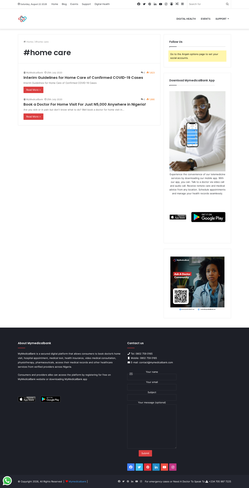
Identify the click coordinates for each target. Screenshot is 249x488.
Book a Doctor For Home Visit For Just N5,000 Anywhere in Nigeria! (85, 104)
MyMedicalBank (34, 72)
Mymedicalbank (78, 481)
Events (74, 4)
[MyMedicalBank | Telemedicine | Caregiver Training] (22, 18)
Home (54, 4)
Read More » (33, 89)
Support (86, 4)
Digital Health (102, 4)
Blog (64, 4)
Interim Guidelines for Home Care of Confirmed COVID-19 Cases (83, 77)
